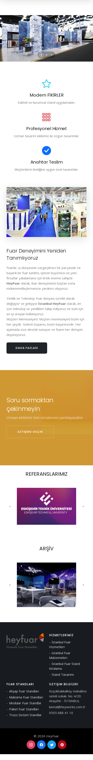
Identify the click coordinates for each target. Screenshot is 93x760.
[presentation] (9, 506)
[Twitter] (51, 744)
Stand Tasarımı (63, 674)
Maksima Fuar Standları (26, 697)
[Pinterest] (62, 744)
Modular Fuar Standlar (25, 703)
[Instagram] (31, 744)
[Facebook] (41, 744)
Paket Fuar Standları (24, 709)
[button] (41, 55)
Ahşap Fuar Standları (24, 691)
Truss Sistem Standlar (25, 715)
